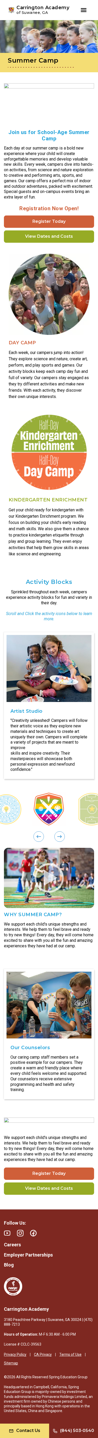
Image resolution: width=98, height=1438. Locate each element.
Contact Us (28, 1430)
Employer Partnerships (28, 1255)
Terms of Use (70, 1354)
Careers (12, 1244)
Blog (9, 1265)
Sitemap (11, 1363)
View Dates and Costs (49, 236)
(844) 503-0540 (77, 1430)
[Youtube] (7, 1233)
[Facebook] (33, 1233)
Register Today (49, 221)
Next (6, 705)
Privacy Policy (15, 1354)
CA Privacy (43, 1354)
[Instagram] (20, 1233)
